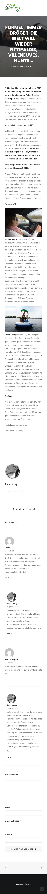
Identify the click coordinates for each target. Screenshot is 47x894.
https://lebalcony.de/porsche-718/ (19, 125)
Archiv (28, 884)
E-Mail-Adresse (12, 821)
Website (8, 834)
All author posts (14, 491)
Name (8, 807)
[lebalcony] (14, 8)
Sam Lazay (32, 67)
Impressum (20, 884)
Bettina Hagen (11, 659)
